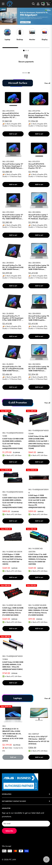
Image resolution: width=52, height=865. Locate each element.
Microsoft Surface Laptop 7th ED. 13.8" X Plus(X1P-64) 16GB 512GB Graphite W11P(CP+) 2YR (38, 318)
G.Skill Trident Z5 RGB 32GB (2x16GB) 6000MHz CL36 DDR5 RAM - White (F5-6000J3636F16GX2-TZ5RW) (12, 665)
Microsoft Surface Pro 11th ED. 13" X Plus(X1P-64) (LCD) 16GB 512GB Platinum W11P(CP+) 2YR (12, 369)
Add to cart (13, 134)
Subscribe (9, 831)
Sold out (13, 757)
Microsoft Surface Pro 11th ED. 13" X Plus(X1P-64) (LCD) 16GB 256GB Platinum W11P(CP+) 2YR (12, 267)
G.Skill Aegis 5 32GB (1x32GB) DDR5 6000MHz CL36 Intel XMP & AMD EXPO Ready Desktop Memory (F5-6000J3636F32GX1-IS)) (37, 501)
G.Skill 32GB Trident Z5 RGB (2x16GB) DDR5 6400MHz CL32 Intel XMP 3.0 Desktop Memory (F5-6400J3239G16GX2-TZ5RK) (12, 503)
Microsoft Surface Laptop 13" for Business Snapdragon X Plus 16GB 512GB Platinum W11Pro (12, 217)
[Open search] (33, 4)
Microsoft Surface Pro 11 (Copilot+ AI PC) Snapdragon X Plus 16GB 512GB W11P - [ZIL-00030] (12, 318)
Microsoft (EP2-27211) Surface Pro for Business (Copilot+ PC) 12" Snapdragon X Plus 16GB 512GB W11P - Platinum (37, 166)
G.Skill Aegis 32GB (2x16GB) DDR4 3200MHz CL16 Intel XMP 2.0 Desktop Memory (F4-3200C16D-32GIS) (12, 611)
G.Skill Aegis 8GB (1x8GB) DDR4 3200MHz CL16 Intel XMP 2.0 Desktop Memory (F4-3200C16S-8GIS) (38, 611)
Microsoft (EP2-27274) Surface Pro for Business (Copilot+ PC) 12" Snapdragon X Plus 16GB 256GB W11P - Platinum (11, 115)
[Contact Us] (42, 4)
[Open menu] (3, 4)
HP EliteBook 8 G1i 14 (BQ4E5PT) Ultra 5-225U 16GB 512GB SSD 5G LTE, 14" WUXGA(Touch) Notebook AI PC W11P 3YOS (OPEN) (12, 735)
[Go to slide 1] (23, 50)
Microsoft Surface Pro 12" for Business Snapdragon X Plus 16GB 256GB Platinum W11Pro (38, 115)
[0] (48, 3)
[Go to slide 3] (28, 50)
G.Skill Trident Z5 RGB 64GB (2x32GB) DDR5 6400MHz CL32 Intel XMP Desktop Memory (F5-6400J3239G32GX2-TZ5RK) (12, 444)
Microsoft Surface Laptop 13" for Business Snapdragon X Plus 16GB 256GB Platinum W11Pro (12, 166)
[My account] (38, 4)
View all (47, 83)
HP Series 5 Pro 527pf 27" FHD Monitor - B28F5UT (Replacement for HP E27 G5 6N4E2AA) (38, 740)
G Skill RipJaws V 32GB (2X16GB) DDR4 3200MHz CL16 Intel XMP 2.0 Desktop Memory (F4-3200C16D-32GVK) (12, 559)
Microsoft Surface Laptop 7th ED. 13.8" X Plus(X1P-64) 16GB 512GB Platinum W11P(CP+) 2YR (38, 267)
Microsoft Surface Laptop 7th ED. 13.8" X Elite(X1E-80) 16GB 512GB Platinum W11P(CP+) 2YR (38, 369)
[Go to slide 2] (26, 50)
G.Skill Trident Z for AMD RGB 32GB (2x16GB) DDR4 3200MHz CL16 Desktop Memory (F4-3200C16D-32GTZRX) (38, 559)
